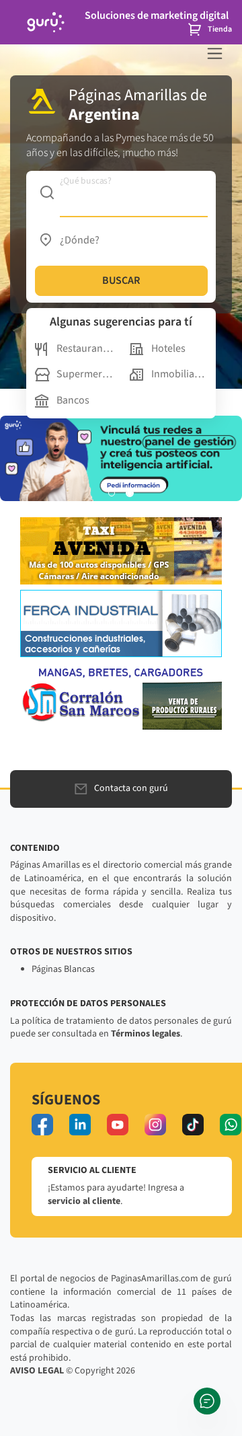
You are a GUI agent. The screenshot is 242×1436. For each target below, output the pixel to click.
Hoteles (168, 348)
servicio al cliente (84, 1201)
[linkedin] (80, 1124)
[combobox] (121, 192)
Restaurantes (84, 348)
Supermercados (84, 374)
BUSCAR (121, 280)
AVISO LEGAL (37, 1370)
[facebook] (42, 1124)
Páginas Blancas (63, 969)
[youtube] (117, 1124)
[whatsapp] (230, 1124)
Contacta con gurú (131, 788)
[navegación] (215, 53)
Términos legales (145, 1034)
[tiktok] (193, 1124)
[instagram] (155, 1124)
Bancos (72, 400)
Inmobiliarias (179, 374)
